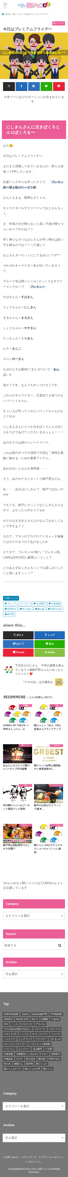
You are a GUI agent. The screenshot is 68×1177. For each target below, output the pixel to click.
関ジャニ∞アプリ (12, 1069)
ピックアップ (25, 1039)
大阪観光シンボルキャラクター (32, 1054)
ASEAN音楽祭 (11, 1014)
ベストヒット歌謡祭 (40, 1044)
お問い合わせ (12, 1157)
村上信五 (27, 609)
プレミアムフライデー (18, 603)
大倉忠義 (55, 603)
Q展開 (45, 1019)
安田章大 (11, 609)
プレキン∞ (55, 1039)
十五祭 (48, 1049)
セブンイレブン (40, 1034)
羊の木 (7, 1064)
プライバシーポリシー (52, 1157)
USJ (6, 1024)
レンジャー (24, 1049)
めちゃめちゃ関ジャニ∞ (38, 1169)
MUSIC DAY (22, 1019)
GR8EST (8, 1019)
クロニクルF (10, 1034)
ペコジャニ (9, 1049)
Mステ (35, 1019)
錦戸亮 (10, 614)
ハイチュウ (9, 1039)
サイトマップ (29, 1157)
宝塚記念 (8, 1058)
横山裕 (41, 609)
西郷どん (18, 1064)
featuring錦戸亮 (39, 1014)
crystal (25, 1014)
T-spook (55, 1019)
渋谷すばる (56, 609)
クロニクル (54, 1029)
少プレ (19, 1058)
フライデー (41, 1039)
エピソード (40, 1029)
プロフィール (34, 1162)
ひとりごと (27, 1024)
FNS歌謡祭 (56, 1014)
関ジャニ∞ (12, 598)
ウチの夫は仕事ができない (17, 1029)
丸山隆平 (40, 603)
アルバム (40, 1024)
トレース (55, 1034)
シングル (24, 1034)
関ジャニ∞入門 (32, 1069)
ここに (15, 1024)
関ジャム (47, 1069)
